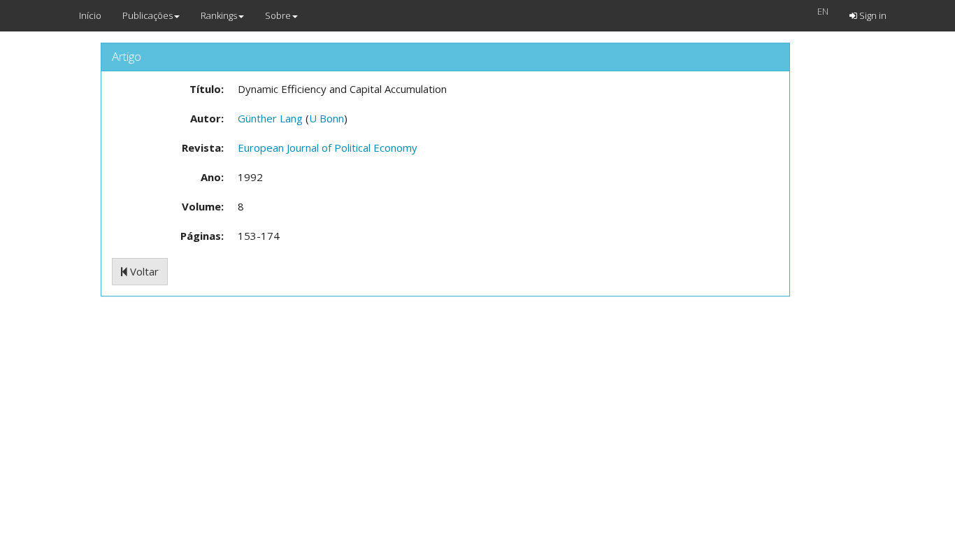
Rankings (219, 15)
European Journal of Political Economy (327, 148)
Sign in (871, 15)
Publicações (147, 15)
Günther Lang (270, 118)
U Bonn (326, 118)
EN (822, 11)
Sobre (278, 15)
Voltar (143, 271)
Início (90, 15)
